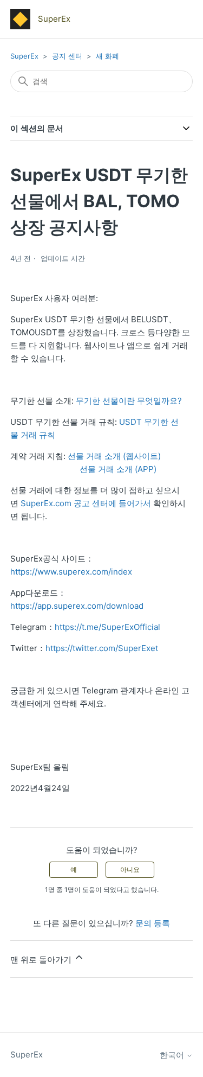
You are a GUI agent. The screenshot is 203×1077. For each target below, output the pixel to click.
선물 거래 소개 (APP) (118, 469)
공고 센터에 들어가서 (112, 503)
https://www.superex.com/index (71, 571)
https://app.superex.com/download (76, 606)
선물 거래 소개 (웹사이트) (115, 456)
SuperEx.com (46, 503)
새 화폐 (107, 56)
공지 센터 (67, 56)
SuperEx (24, 56)
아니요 (130, 869)
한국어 (173, 1055)
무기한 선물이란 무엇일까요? (129, 401)
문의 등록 (152, 923)
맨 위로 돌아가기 (42, 959)
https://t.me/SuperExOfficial (107, 627)
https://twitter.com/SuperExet (101, 648)
